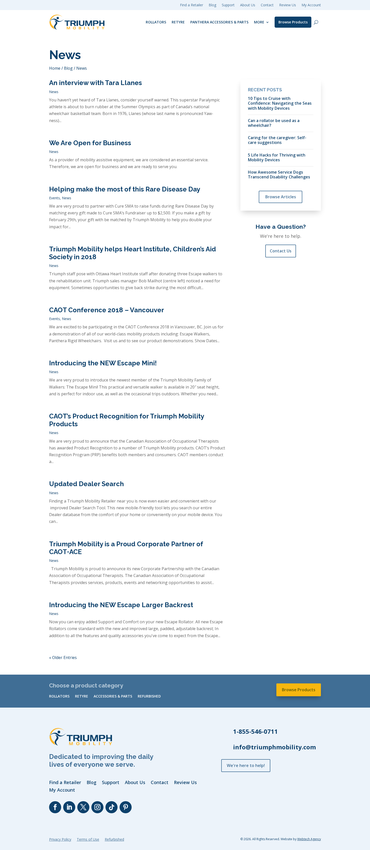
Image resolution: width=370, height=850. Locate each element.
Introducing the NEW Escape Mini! (103, 363)
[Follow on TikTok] (111, 807)
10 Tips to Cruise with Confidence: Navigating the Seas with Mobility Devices (280, 103)
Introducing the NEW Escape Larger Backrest (121, 605)
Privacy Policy (60, 840)
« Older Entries (63, 657)
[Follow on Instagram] (97, 807)
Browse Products (293, 22)
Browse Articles (280, 197)
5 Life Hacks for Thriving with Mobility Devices (276, 157)
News (53, 91)
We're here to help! (246, 765)
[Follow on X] (83, 807)
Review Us (287, 5)
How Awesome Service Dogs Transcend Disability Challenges (279, 174)
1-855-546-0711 (255, 731)
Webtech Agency (309, 839)
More (259, 22)
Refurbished (149, 696)
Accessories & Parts (113, 696)
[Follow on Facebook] (55, 807)
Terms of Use (88, 840)
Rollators (156, 22)
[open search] (316, 22)
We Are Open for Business (90, 143)
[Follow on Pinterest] (126, 807)
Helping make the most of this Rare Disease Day (124, 189)
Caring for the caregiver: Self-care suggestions (277, 140)
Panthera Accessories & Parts (219, 22)
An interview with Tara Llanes (95, 83)
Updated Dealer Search (86, 484)
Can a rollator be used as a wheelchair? (274, 123)
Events (54, 198)
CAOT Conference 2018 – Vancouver (106, 310)
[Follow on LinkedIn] (69, 807)
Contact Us (280, 251)
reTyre (178, 22)
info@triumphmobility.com (274, 747)
